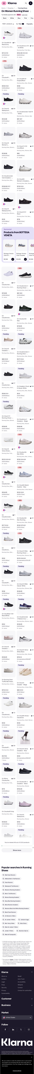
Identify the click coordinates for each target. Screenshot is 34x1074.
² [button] (23, 560)
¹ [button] (6, 55)
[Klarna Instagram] (28, 1029)
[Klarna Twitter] (21, 1029)
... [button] (15, 8)
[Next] (30, 18)
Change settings (17, 1070)
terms (11, 959)
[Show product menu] (30, 11)
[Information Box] (13, 24)
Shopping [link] (10, 8)
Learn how (24, 14)
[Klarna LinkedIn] (13, 1029)
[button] (5, 38)
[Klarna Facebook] (5, 1029)
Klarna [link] (3, 8)
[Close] (32, 1057)
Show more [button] (17, 850)
